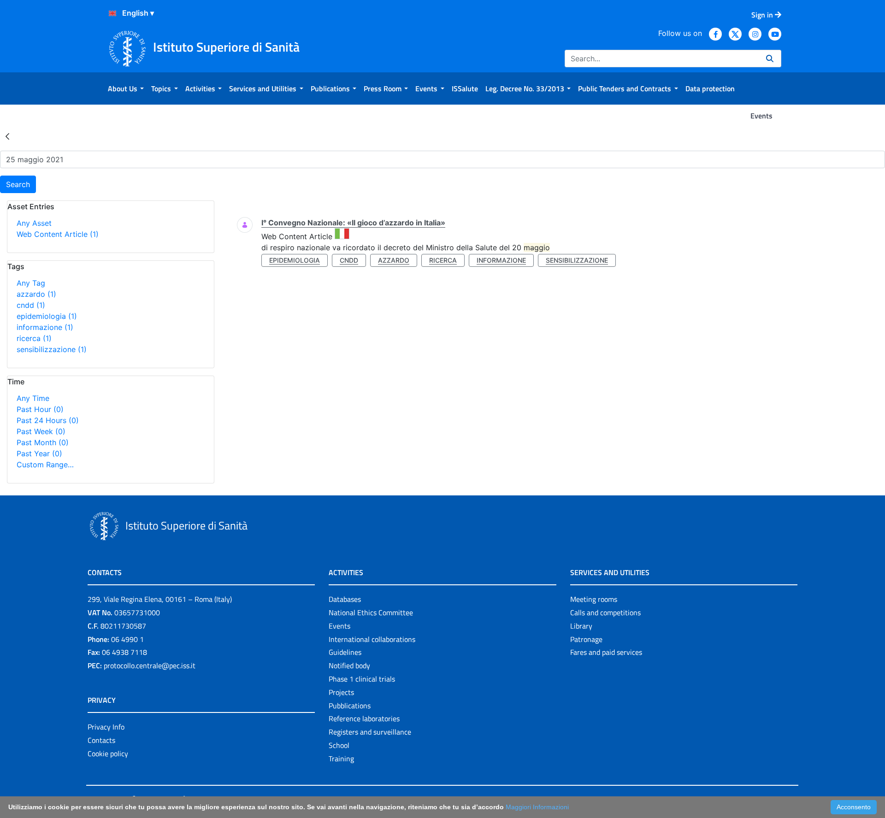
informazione (45, 327)
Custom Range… (45, 464)
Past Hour (40, 409)
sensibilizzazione (52, 349)
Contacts (101, 740)
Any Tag (31, 283)
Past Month (43, 442)
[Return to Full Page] (7, 136)
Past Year (39, 453)
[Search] (769, 58)
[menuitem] (126, 88)
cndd (31, 305)
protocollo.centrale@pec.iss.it (149, 665)
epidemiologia (47, 316)
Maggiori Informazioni (537, 807)
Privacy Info (106, 726)
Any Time (33, 398)
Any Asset (34, 223)
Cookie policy (108, 753)
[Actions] (112, 13)
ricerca (34, 338)
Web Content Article (58, 234)
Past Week (41, 431)
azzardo (36, 294)
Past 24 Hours (48, 420)
